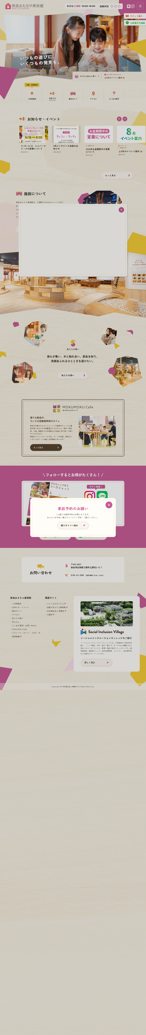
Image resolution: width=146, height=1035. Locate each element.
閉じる (109, 505)
